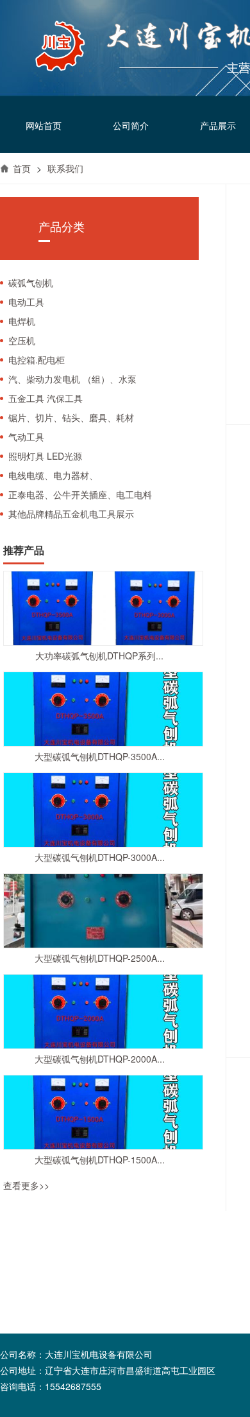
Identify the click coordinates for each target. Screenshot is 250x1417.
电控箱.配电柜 (36, 359)
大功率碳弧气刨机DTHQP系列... (99, 655)
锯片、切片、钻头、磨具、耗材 (71, 417)
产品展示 (218, 125)
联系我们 (65, 168)
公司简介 (131, 125)
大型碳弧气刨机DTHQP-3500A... (100, 756)
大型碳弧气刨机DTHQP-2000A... (100, 1058)
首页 (22, 168)
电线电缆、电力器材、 (53, 475)
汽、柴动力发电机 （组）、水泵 (72, 378)
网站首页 (44, 125)
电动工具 (26, 301)
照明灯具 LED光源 (45, 455)
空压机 (21, 340)
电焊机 (21, 321)
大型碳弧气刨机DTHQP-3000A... (100, 857)
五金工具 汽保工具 (45, 398)
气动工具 (26, 436)
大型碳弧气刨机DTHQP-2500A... (100, 958)
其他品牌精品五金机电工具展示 (71, 513)
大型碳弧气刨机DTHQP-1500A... (100, 1159)
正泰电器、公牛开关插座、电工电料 (80, 494)
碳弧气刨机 (30, 282)
